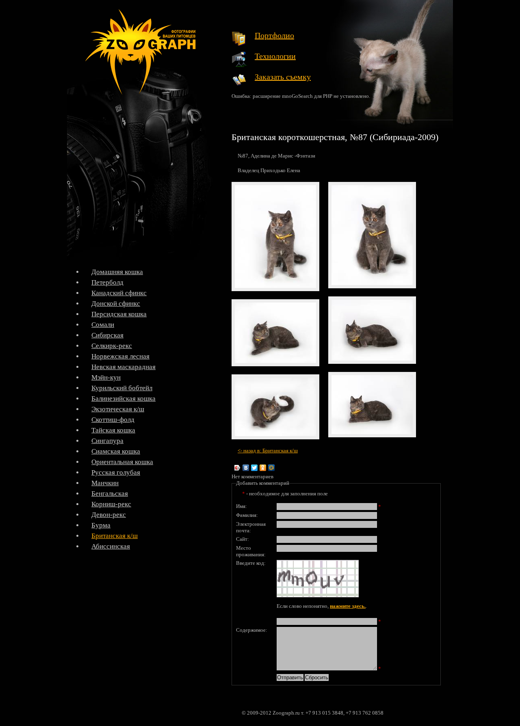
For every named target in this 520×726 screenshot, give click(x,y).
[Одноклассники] (263, 467)
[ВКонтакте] (246, 467)
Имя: (241, 506)
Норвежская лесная (120, 356)
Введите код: (251, 563)
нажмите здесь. (348, 606)
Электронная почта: (251, 527)
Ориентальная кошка (122, 462)
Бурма (100, 525)
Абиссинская (110, 546)
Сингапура (107, 441)
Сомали (102, 324)
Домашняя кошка (117, 272)
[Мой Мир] (271, 467)
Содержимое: (251, 630)
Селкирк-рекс (111, 346)
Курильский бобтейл (121, 388)
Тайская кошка (113, 430)
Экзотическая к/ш (117, 409)
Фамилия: (247, 515)
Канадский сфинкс (119, 293)
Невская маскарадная (123, 367)
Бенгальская (109, 493)
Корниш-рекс (111, 504)
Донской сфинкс (115, 303)
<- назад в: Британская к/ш (268, 450)
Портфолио (274, 35)
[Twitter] (254, 467)
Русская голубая (115, 472)
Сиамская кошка (115, 451)
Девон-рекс (108, 515)
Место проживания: (251, 551)
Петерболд (107, 282)
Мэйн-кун (106, 377)
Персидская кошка (119, 314)
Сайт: (242, 539)
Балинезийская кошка (123, 398)
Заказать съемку (283, 76)
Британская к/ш (114, 536)
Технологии (275, 56)
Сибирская (107, 335)
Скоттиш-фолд (112, 420)
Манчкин (105, 483)
